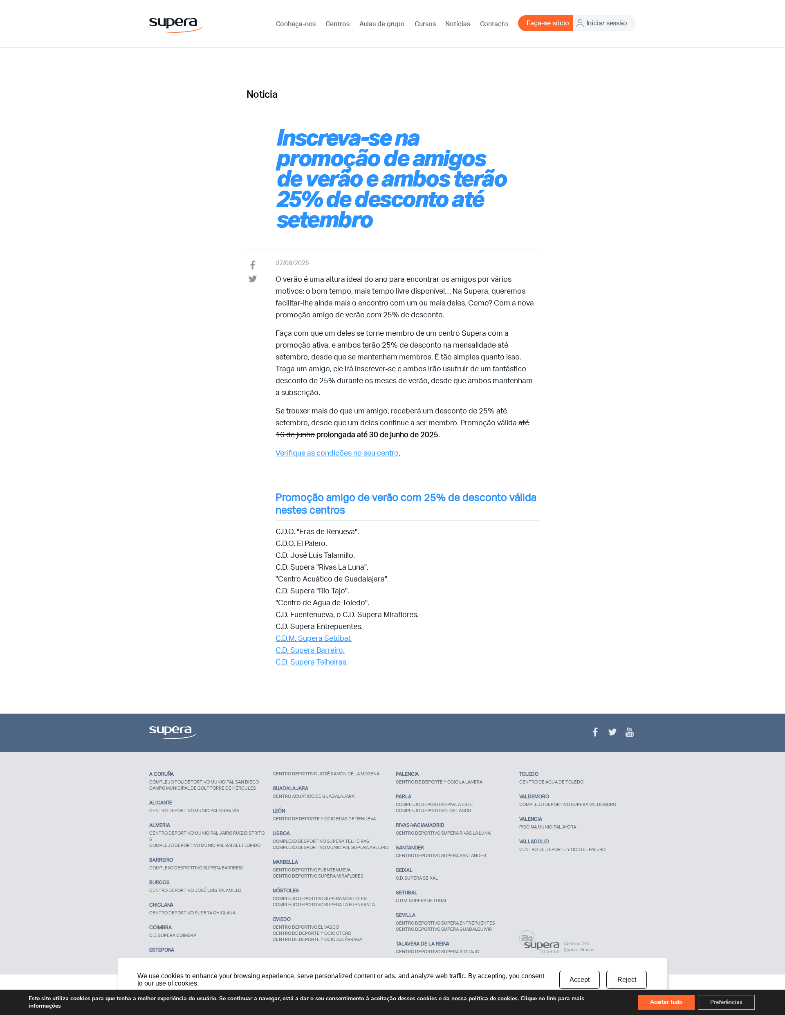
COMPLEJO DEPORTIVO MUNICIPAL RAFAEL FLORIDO (204, 845)
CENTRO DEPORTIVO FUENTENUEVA (311, 870)
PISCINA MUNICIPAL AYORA (547, 827)
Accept (580, 979)
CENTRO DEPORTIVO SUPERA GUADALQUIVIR (444, 929)
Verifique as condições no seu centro (337, 452)
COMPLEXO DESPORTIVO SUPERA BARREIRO (196, 868)
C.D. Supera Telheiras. (312, 661)
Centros (337, 24)
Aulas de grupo (382, 24)
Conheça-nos (296, 24)
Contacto (494, 24)
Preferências (726, 1002)
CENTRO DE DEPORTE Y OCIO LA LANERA (439, 782)
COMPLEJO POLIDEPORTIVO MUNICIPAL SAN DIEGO (204, 782)
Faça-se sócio (548, 23)
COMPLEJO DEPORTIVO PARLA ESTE (434, 804)
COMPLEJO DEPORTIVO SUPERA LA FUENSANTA (324, 904)
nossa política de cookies (484, 998)
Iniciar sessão (607, 23)
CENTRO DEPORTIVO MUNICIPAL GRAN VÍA (194, 810)
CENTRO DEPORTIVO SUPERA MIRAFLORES (318, 876)
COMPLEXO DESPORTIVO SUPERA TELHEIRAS (321, 841)
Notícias (457, 24)
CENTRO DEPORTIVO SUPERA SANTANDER (441, 855)
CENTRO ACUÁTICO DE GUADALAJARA (313, 796)
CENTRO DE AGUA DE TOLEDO (551, 782)
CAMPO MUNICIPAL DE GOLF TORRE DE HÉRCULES (202, 788)
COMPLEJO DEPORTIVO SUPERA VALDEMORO (567, 804)
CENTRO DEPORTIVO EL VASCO (306, 927)
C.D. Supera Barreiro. (310, 649)
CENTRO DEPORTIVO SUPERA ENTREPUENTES (445, 923)
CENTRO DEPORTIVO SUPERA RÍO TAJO (437, 951)
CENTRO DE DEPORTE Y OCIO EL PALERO (562, 849)
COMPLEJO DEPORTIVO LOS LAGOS (433, 810)
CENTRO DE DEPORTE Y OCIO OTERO (312, 933)
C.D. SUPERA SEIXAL (417, 878)
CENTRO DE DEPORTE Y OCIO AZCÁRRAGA (317, 939)
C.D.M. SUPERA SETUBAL (421, 900)
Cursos (425, 24)
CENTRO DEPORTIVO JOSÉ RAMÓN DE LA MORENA (326, 774)
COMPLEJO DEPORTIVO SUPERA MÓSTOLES (320, 898)
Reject (626, 979)
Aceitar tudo (666, 1002)
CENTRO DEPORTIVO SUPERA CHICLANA (192, 913)
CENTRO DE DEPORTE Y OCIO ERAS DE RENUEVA (324, 819)
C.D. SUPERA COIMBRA (172, 935)
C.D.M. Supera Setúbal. (314, 637)
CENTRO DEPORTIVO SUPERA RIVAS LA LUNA (443, 833)
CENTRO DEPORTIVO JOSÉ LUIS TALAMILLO (195, 890)
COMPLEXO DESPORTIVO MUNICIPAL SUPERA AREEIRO (330, 847)
